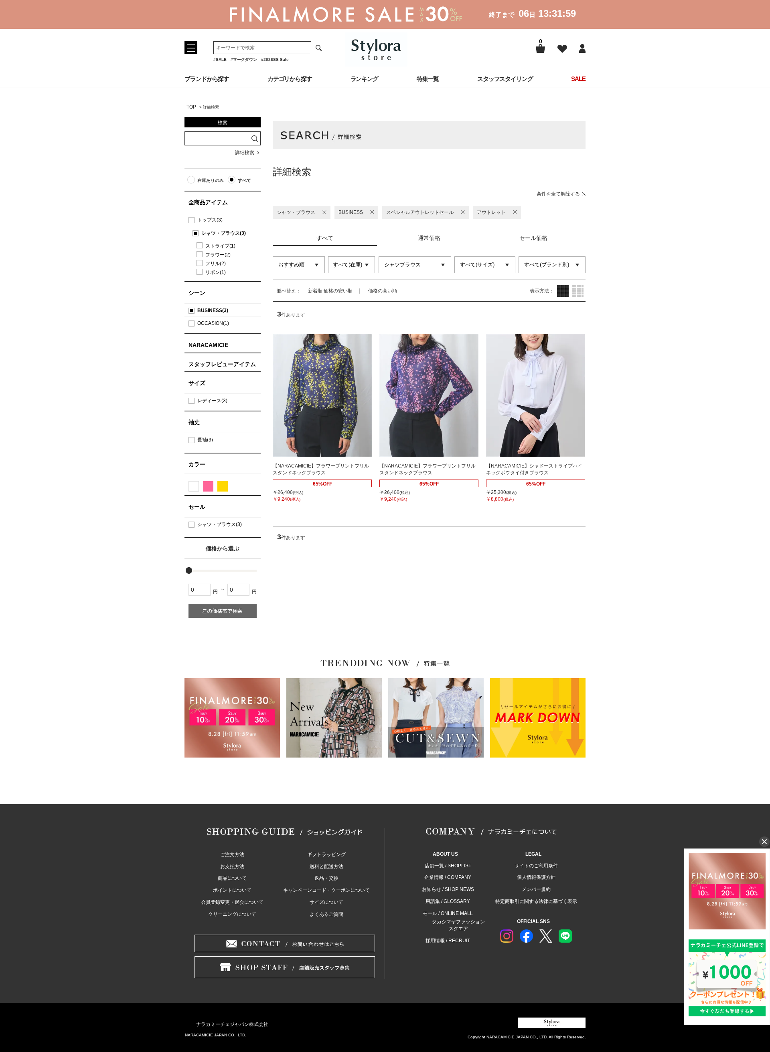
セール (196, 507)
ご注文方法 (232, 854)
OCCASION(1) (213, 323)
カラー (196, 464)
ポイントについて (232, 890)
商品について (232, 878)
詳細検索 (244, 152)
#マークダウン (244, 59)
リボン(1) (215, 272)
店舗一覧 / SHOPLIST (448, 866)
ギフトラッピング (326, 854)
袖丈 (194, 422)
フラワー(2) (218, 255)
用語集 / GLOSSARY (448, 901)
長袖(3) (205, 440)
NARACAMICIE (208, 345)
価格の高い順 (382, 291)
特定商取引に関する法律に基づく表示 (536, 901)
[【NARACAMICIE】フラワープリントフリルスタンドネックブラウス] (322, 395)
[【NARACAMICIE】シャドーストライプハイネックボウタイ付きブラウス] (535, 395)
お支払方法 (232, 866)
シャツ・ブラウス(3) (223, 233)
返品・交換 (326, 878)
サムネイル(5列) (578, 291)
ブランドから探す (206, 78)
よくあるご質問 (326, 914)
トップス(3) (210, 220)
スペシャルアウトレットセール (420, 212)
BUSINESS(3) (212, 310)
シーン (196, 293)
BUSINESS (350, 212)
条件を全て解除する (558, 194)
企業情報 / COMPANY (447, 877)
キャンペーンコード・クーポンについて (326, 890)
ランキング (365, 78)
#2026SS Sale (275, 59)
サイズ (196, 383)
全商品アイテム (208, 202)
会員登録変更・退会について (232, 902)
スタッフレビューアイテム (222, 364)
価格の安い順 (338, 291)
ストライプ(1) (220, 246)
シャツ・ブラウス (296, 212)
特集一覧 (428, 78)
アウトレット (491, 212)
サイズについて (326, 902)
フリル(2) (215, 263)
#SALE (220, 59)
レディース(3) (212, 400)
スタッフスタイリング (505, 78)
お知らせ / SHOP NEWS (448, 889)
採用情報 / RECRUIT (448, 940)
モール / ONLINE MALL (448, 913)
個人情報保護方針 (536, 877)
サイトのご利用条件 (536, 866)
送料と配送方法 (326, 866)
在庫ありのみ (210, 180)
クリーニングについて (232, 914)
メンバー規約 (536, 889)
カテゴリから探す (289, 78)
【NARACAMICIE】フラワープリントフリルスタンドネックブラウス (321, 469)
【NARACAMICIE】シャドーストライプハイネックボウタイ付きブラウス (534, 469)
